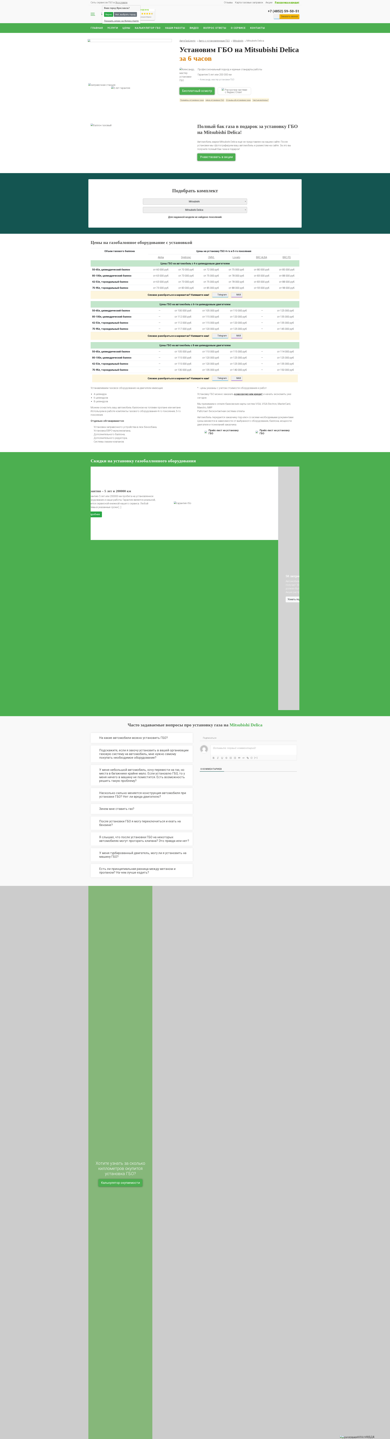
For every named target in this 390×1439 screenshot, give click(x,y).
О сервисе (238, 28)
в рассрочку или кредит (248, 394)
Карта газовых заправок (249, 2)
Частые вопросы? (260, 100)
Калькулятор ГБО (148, 28)
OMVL (211, 257)
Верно (108, 14)
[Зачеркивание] (226, 758)
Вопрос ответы (214, 28)
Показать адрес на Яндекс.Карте (121, 21)
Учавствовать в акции (216, 157)
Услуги (112, 28)
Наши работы (175, 28)
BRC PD (287, 257)
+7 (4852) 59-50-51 (283, 11)
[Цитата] (239, 758)
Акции (269, 2)
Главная (97, 28)
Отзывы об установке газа (238, 100)
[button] (94, 588)
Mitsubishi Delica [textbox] (194, 209)
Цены (126, 28)
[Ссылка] (248, 758)
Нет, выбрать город (125, 14)
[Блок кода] (243, 758)
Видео (194, 28)
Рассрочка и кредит (287, 2)
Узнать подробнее (110, 599)
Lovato (236, 257)
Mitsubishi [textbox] (194, 201)
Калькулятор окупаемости (120, 1183)
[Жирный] (213, 758)
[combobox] (195, 202)
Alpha (161, 257)
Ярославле (121, 2)
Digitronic (186, 257)
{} (252, 758)
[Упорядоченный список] (231, 758)
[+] (256, 758)
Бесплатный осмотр (197, 91)
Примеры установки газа (192, 100)
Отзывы (228, 2)
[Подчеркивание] (222, 758)
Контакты (257, 28)
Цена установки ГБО (215, 100)
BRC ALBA (261, 257)
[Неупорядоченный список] (235, 758)
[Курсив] (218, 758)
